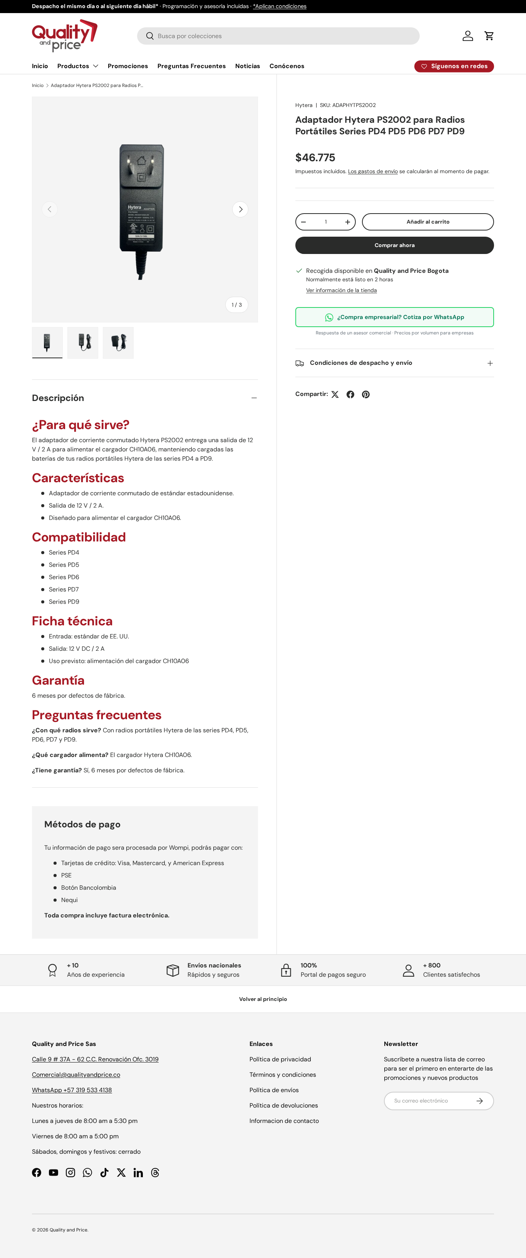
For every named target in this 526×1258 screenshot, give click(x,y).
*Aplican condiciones (280, 6)
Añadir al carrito (428, 222)
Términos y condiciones (283, 1075)
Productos (73, 66)
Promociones (128, 66)
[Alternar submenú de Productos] (95, 65)
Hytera (304, 105)
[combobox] (278, 36)
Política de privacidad (280, 1059)
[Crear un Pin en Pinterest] (366, 394)
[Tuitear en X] (335, 394)
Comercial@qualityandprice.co (76, 1075)
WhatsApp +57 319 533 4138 (72, 1090)
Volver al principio (263, 999)
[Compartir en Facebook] (350, 394)
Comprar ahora (395, 245)
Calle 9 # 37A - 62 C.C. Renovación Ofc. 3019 (95, 1059)
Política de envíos (274, 1090)
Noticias (247, 66)
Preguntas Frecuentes (191, 66)
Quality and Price (68, 1230)
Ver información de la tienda (341, 290)
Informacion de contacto (284, 1121)
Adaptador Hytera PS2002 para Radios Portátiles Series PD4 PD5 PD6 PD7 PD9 (97, 85)
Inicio (40, 66)
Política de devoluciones (284, 1105)
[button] (489, 35)
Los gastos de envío (373, 171)
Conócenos (287, 66)
